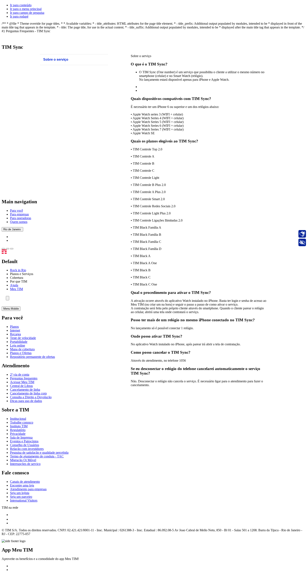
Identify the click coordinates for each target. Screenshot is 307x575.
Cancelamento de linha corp (28, 393)
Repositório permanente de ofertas (32, 357)
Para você (16, 210)
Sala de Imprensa (21, 437)
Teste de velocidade (23, 338)
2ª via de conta (19, 374)
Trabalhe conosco (21, 422)
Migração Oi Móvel (23, 460)
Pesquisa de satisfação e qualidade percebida (39, 452)
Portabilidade (18, 341)
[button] (3, 248)
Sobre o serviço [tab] (55, 59)
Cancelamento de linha (25, 389)
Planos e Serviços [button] (21, 274)
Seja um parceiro (21, 496)
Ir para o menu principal (26, 9)
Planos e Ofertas (21, 353)
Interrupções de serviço (25, 464)
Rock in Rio (18, 270)
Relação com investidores (27, 449)
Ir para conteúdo (21, 5)
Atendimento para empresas (28, 489)
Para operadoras (20, 218)
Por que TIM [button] (18, 281)
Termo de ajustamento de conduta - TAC (37, 456)
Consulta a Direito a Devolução (31, 397)
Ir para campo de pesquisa (27, 12)
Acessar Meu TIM (22, 382)
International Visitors (23, 500)
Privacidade (17, 433)
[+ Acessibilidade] (302, 242)
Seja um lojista (19, 493)
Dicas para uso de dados (26, 401)
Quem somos (18, 222)
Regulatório (17, 430)
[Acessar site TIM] (10, 252)
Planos (14, 326)
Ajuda (14, 285)
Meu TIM (16, 289)
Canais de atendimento (25, 481)
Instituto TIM (19, 426)
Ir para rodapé (19, 16)
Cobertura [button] (16, 277)
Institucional (18, 418)
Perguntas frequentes (23, 378)
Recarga (15, 334)
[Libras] (302, 234)
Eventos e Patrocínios (24, 441)
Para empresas (19, 214)
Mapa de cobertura (22, 349)
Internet (15, 330)
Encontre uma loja (22, 485)
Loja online (17, 345)
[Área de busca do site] (7, 298)
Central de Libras (21, 386)
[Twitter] (12, 519)
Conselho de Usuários (24, 445)
